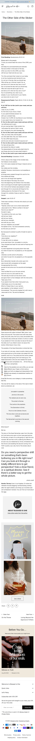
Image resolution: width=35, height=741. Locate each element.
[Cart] (32, 6)
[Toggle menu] (2, 6)
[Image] (17, 542)
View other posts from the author (17, 513)
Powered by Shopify (23, 723)
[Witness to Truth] (17, 652)
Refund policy (7, 737)
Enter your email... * (9, 707)
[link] (8, 605)
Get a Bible (17, 598)
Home (3, 12)
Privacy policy (16, 737)
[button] (2, 370)
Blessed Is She (14, 723)
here (5, 492)
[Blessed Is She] (13, 6)
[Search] (28, 6)
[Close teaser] (4, 362)
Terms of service (26, 737)
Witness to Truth (8, 670)
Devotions (9, 12)
